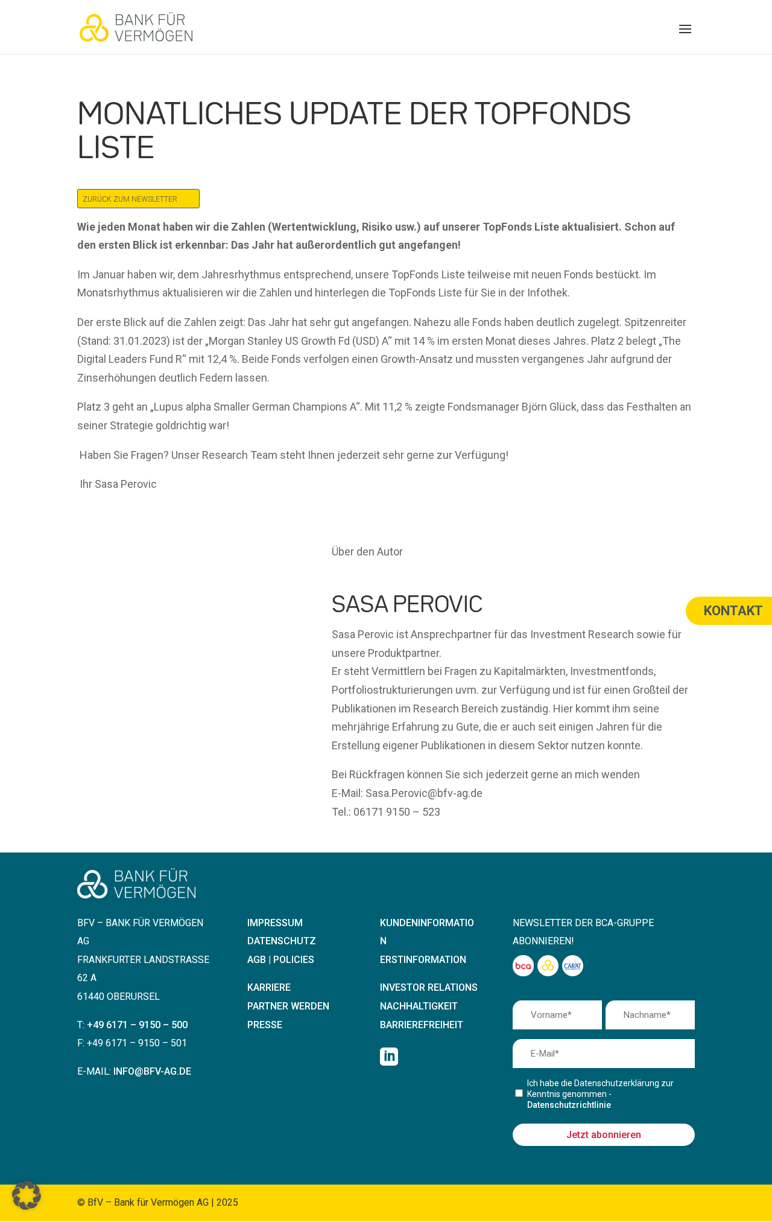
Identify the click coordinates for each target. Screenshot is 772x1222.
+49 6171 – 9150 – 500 (137, 1025)
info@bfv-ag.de (152, 1071)
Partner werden (288, 1006)
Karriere (269, 987)
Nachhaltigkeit (419, 1006)
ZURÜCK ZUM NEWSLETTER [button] (130, 199)
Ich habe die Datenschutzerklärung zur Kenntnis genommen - (600, 1094)
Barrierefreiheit (421, 1025)
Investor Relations (429, 987)
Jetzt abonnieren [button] (603, 1134)
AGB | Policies (280, 959)
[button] (685, 37)
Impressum (275, 923)
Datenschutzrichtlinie (569, 1105)
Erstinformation (423, 959)
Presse (264, 1025)
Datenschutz (281, 941)
